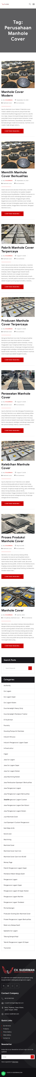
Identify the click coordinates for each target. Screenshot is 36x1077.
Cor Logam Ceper (10, 697)
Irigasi (6, 754)
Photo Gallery (7, 1032)
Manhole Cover (7, 103)
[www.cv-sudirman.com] (2, 1014)
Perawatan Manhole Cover (15, 395)
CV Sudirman (7, 618)
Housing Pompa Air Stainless (14, 731)
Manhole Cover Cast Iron (12, 851)
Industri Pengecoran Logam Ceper (16, 742)
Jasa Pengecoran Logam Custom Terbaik (15, 800)
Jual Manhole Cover (11, 817)
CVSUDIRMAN (8, 100)
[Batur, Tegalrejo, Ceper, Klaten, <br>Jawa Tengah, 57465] (2, 1008)
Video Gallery (7, 1035)
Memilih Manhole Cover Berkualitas (14, 174)
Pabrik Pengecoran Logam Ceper (15, 868)
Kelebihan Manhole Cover (15, 466)
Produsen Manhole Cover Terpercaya (15, 322)
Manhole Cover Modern (12, 93)
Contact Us (6, 1038)
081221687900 (9, 998)
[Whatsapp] (12, 986)
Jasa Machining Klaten (12, 777)
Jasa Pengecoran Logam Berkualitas (17, 794)
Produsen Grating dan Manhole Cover (17, 914)
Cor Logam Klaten (10, 703)
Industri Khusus (9, 737)
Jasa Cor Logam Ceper (11, 765)
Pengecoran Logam (10, 879)
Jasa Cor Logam (9, 760)
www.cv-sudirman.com (12, 1014)
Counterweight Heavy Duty (13, 708)
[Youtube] (8, 986)
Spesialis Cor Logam (11, 931)
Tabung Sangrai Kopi (11, 936)
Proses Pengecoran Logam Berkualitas (17, 919)
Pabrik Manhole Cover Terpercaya (17, 249)
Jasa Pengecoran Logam (12, 788)
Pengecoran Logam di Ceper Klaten (16, 891)
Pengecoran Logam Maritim (13, 897)
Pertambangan (9, 908)
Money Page (8, 862)
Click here (15, 1062)
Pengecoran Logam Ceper (13, 885)
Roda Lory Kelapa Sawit (12, 925)
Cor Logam (7, 691)
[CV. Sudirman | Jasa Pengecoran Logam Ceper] (5, 4)
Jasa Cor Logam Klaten (12, 771)
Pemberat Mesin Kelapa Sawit (14, 874)
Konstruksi (7, 834)
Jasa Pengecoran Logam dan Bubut (16, 805)
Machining (7, 839)
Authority (7, 685)
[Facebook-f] (17, 986)
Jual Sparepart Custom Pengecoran (16, 822)
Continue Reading (12, 131)
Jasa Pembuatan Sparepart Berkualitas (18, 782)
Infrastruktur (8, 748)
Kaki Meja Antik (9, 828)
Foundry (7, 725)
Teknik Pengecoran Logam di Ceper (16, 942)
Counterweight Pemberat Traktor (15, 714)
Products (6, 1029)
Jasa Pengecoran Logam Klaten (15, 811)
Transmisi (7, 948)
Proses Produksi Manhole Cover (13, 539)
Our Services (7, 1026)
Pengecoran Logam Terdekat (14, 902)
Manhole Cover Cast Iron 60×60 (15, 857)
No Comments (20, 103)
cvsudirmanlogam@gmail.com (14, 1003)
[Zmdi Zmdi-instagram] (3, 986)
